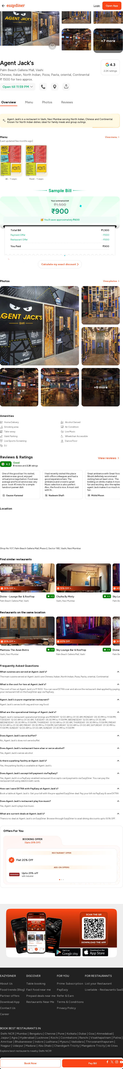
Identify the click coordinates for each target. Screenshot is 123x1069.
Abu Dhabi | (45, 1045)
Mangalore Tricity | (94, 1045)
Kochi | (55, 1037)
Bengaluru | (36, 1033)
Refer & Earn (65, 996)
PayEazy (62, 989)
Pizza (45, 75)
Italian (17, 75)
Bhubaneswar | (24, 1041)
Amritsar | (7, 1041)
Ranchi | (84, 1037)
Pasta (55, 75)
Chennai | (51, 1033)
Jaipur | (6, 1037)
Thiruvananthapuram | (100, 1041)
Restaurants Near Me (40, 1002)
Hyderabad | (28, 1037)
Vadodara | (78, 1041)
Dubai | (83, 1033)
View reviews (107, 458)
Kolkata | (72, 1033)
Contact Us (8, 1008)
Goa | (92, 1033)
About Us (6, 983)
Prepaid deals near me (41, 996)
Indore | (40, 1041)
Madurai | (31, 1045)
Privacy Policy (66, 1008)
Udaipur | (19, 1045)
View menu (111, 137)
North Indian (32, 75)
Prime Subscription (70, 983)
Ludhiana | (52, 1041)
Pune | (62, 1033)
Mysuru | (65, 1041)
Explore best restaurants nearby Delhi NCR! (26, 1050)
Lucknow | (43, 1037)
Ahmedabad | (105, 1033)
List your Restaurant (98, 983)
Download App (10, 1002)
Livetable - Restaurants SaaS (104, 989)
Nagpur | (6, 1045)
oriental (66, 75)
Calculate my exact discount (58, 264)
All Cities (112, 1045)
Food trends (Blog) (12, 989)
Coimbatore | (70, 1037)
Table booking (35, 983)
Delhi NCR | (8, 1033)
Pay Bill (92, 1063)
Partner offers (10, 996)
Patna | (118, 1037)
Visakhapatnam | (101, 1037)
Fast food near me (38, 989)
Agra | (15, 1037)
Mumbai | (22, 1033)
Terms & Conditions (70, 1002)
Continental (81, 75)
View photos (110, 281)
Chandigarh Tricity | (67, 1045)
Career (4, 1014)
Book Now (30, 1063)
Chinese (5, 75)
